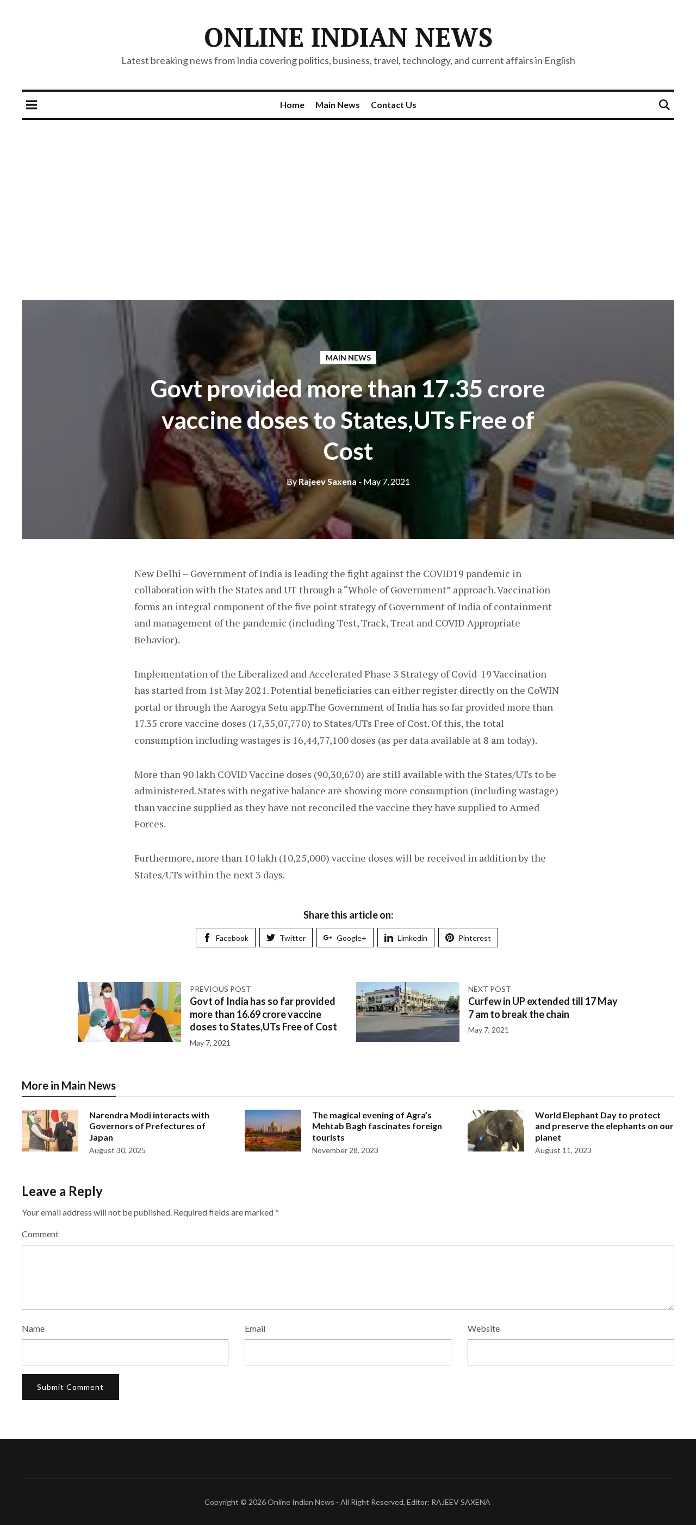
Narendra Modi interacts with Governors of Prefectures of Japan (149, 1126)
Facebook (232, 937)
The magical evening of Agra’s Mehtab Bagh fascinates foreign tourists (377, 1126)
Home (292, 104)
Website (484, 1328)
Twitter (292, 937)
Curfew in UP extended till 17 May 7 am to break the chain (543, 1007)
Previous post (220, 989)
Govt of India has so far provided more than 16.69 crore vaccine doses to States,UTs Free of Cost (263, 1014)
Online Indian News (348, 37)
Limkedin (412, 937)
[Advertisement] (348, 201)
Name (33, 1328)
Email (255, 1328)
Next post (489, 989)
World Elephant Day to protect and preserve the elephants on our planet (604, 1126)
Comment (40, 1234)
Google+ (351, 937)
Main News (337, 104)
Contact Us (394, 104)
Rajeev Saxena (322, 481)
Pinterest (474, 937)
